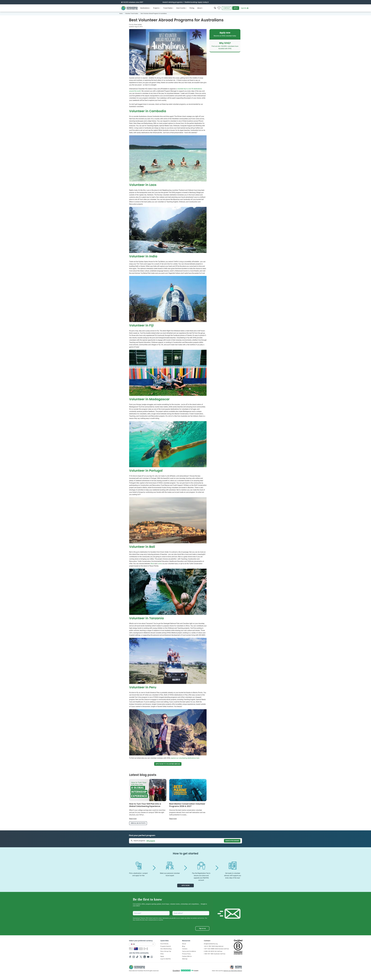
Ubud (152, 563)
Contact (226, 8)
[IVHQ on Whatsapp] (152, 957)
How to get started (185, 853)
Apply (236, 8)
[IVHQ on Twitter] (141, 957)
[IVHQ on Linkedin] (144, 957)
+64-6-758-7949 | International (213, 946)
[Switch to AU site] (136, 948)
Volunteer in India (143, 256)
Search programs (232, 841)
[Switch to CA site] (146, 948)
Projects (156, 8)
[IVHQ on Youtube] (148, 957)
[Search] (215, 8)
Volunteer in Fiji (141, 325)
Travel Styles (167, 8)
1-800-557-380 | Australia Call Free (214, 954)
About (199, 8)
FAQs (162, 954)
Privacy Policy (186, 954)
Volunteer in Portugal (146, 470)
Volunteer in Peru (142, 687)
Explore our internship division (232, 971)
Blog (183, 946)
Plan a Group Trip (165, 951)
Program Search (165, 946)
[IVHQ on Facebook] (130, 957)
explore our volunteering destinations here (185, 758)
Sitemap (184, 959)
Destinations (144, 8)
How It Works (164, 944)
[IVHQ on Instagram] (134, 957)
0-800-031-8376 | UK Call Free (213, 951)
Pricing (192, 8)
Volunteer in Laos (142, 185)
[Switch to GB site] (141, 948)
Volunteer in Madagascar (149, 399)
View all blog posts (138, 823)
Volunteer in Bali (142, 547)
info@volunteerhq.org (211, 944)
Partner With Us (187, 956)
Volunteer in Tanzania (146, 618)
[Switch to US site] (131, 948)
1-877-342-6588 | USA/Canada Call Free (216, 949)
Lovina (159, 563)
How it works (180, 8)
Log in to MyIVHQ (165, 959)
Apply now (168, 764)
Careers (184, 949)
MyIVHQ (244, 8)
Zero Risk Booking (165, 949)
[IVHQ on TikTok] (137, 957)
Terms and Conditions (189, 951)
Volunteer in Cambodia (147, 111)
